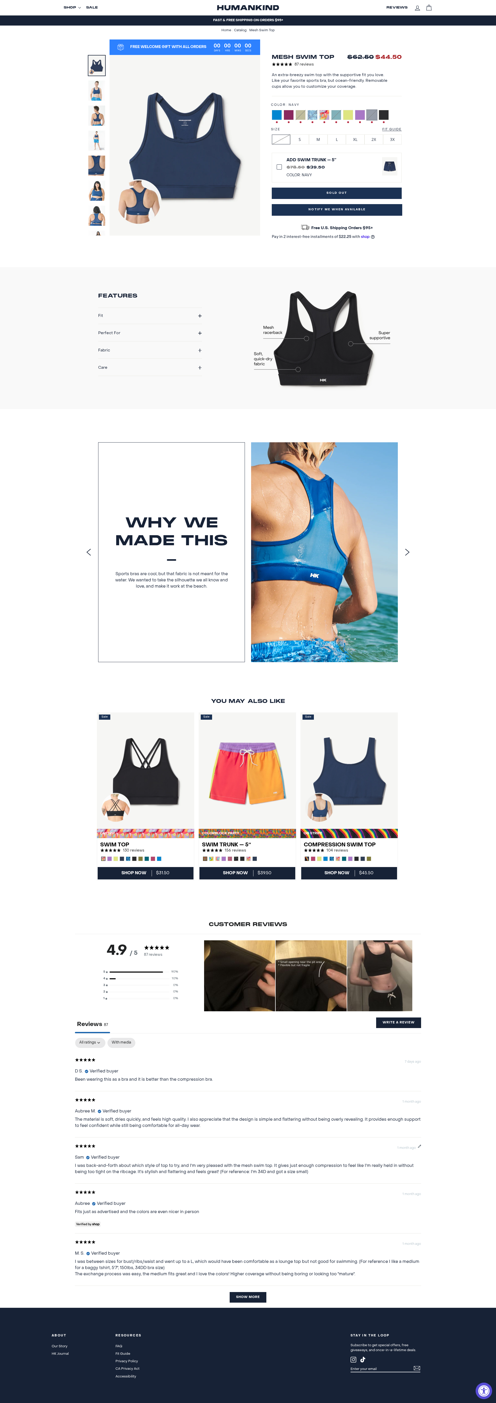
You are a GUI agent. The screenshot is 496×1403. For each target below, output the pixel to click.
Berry (289, 115)
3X (392, 139)
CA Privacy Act (127, 1368)
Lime (348, 115)
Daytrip (324, 115)
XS (281, 139)
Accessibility (125, 1376)
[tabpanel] (248, 1173)
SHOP (70, 8)
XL (355, 139)
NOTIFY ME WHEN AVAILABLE (337, 209)
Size (276, 129)
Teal (336, 115)
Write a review (399, 1022)
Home (226, 30)
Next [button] (407, 552)
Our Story (59, 1346)
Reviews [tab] (92, 1024)
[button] (140, 972)
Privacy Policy (126, 1361)
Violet (360, 115)
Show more (248, 1297)
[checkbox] (121, 1043)
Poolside (312, 115)
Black (384, 115)
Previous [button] (88, 552)
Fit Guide (392, 129)
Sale (92, 8)
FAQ (118, 1346)
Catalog (240, 30)
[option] (248, 20)
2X (373, 139)
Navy (372, 115)
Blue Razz (277, 115)
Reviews (397, 8)
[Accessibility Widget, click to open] (484, 1391)
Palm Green (301, 115)
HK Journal (60, 1354)
